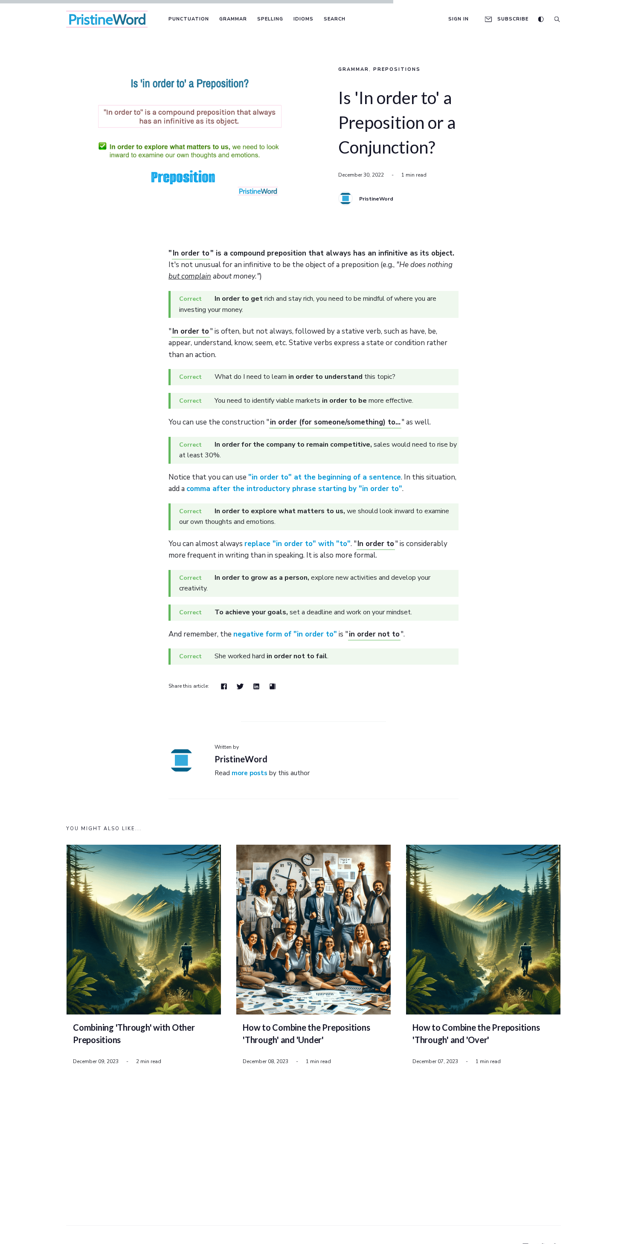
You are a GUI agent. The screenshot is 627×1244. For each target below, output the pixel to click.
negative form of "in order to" (285, 634)
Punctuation (188, 19)
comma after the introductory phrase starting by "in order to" (294, 489)
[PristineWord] (345, 198)
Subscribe (512, 19)
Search (334, 19)
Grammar (233, 19)
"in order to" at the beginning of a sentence (324, 477)
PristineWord (376, 198)
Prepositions (397, 69)
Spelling (270, 19)
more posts (249, 773)
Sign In (458, 19)
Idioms (303, 19)
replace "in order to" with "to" (297, 544)
